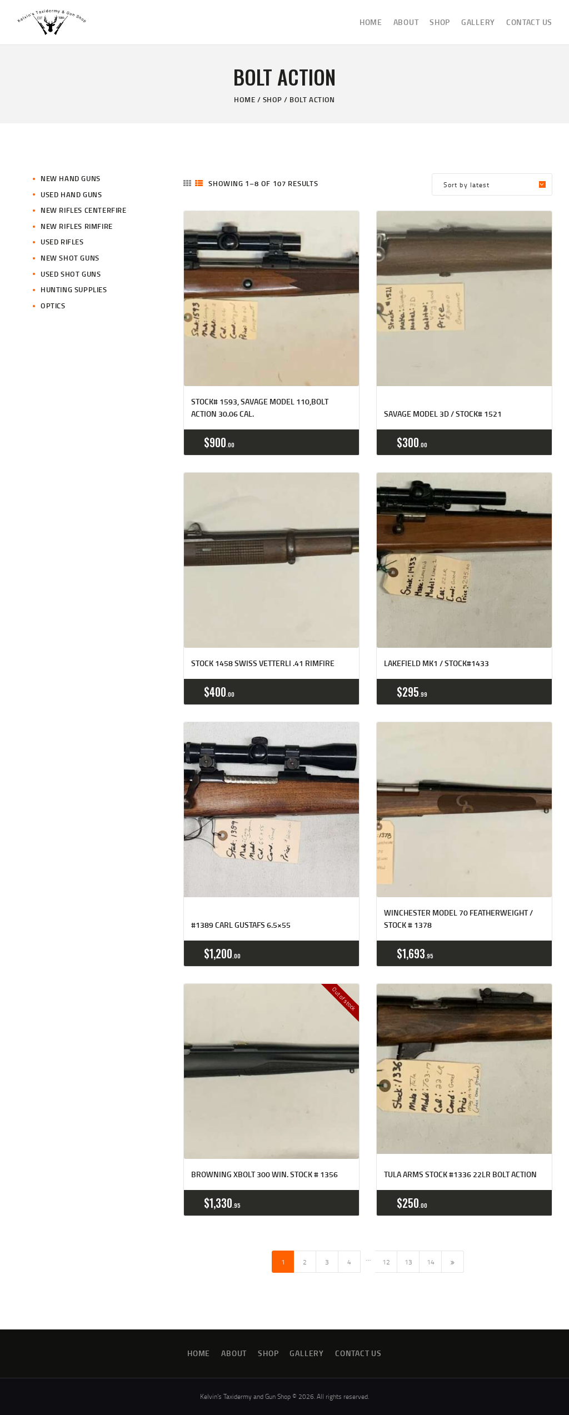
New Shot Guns (70, 258)
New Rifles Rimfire (77, 226)
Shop (272, 99)
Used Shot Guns (71, 274)
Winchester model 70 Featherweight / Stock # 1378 (458, 918)
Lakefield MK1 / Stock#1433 (436, 663)
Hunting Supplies (74, 289)
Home (244, 99)
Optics (53, 306)
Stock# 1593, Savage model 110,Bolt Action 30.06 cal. (259, 407)
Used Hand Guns (71, 194)
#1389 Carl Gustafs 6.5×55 (241, 924)
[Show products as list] (199, 183)
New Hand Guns (71, 178)
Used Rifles (62, 242)
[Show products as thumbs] (187, 183)
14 (431, 1262)
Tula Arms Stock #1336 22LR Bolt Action (460, 1174)
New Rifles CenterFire (84, 210)
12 (386, 1262)
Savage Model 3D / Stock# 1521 (443, 413)
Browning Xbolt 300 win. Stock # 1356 (264, 1174)
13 (408, 1262)
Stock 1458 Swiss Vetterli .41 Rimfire (263, 663)
